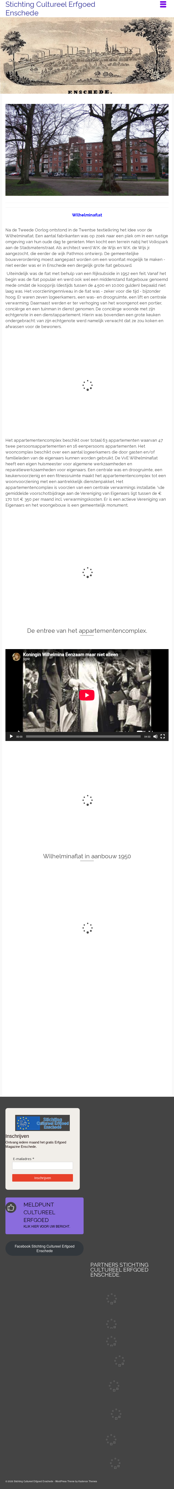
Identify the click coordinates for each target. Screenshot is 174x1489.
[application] (87, 695)
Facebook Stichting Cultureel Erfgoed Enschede (45, 1248)
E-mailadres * (23, 1159)
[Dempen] (155, 736)
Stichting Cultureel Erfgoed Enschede (50, 8)
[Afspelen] (11, 736)
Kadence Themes (87, 1481)
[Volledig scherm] (162, 736)
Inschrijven (42, 1177)
